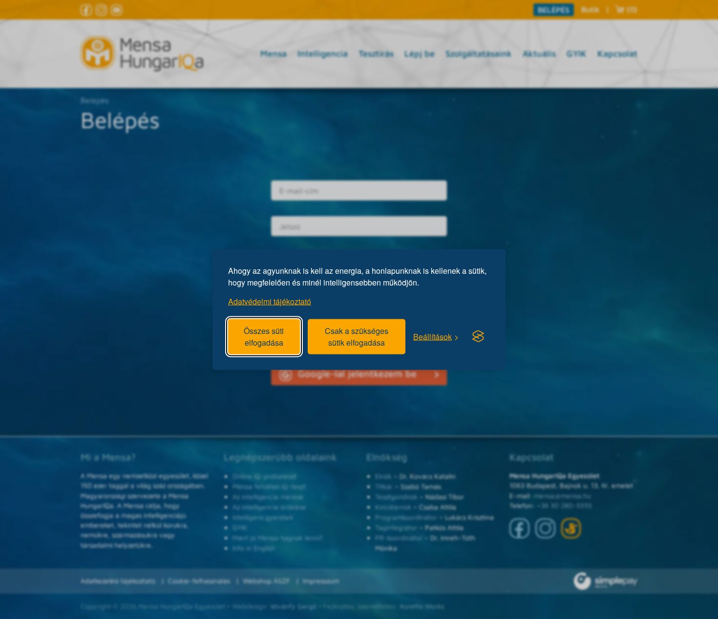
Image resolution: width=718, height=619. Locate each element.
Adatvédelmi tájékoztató (269, 301)
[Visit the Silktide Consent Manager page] (478, 336)
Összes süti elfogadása (264, 336)
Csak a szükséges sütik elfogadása (356, 336)
